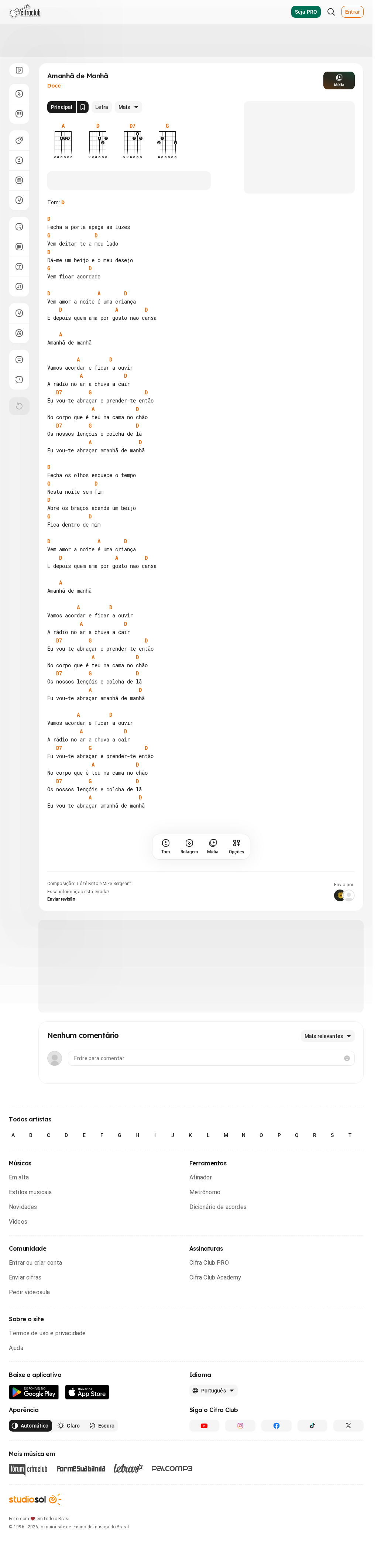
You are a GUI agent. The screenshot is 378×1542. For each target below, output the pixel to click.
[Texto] (19, 266)
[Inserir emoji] (347, 1058)
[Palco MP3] (172, 1468)
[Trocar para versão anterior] (19, 379)
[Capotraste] (19, 180)
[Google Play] (34, 1392)
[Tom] (19, 160)
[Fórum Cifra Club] (28, 1470)
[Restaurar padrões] (19, 406)
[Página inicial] (25, 12)
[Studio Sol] (35, 1499)
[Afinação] (19, 200)
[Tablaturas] (19, 227)
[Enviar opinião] (19, 360)
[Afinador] (19, 313)
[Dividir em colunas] (19, 114)
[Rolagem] (19, 94)
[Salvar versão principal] (83, 107)
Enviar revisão (61, 899)
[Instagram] (240, 1426)
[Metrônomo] (19, 333)
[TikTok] (313, 1426)
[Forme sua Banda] (80, 1468)
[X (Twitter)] (348, 1426)
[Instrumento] (19, 140)
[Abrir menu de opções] (19, 70)
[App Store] (87, 1392)
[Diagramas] (19, 247)
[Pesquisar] (331, 11)
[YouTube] (204, 1426)
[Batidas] (19, 286)
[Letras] (128, 1468)
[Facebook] (276, 1426)
